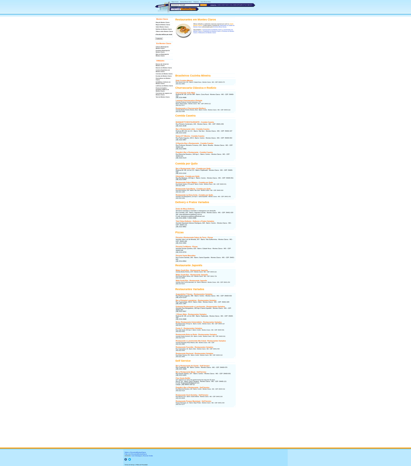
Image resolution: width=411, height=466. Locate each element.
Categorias (196, 1)
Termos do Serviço (129, 464)
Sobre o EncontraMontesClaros (135, 452)
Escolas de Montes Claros (164, 76)
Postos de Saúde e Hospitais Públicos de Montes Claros (162, 89)
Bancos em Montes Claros (164, 68)
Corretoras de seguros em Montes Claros (164, 94)
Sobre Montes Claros (206, 1)
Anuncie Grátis (148, 456)
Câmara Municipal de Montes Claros (162, 47)
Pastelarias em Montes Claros (212, 31)
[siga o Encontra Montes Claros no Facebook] (125, 460)
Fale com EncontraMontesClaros (136, 454)
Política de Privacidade (142, 464)
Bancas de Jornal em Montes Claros (162, 64)
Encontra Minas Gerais (219, 27)
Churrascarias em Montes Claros (212, 29)
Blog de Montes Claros (163, 22)
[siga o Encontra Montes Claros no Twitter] (129, 460)
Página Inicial (175, 1)
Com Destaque (137, 456)
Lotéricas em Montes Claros (164, 86)
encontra (183, 9)
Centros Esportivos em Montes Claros (163, 70)
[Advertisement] (205, 56)
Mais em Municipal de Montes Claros (162, 55)
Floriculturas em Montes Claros (163, 79)
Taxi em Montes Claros (163, 97)
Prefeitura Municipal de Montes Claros (163, 51)
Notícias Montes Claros (186, 1)
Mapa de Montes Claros (163, 24)
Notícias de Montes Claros (164, 29)
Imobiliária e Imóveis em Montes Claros (163, 82)
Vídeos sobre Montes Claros (164, 31)
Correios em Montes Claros (164, 74)
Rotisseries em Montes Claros (207, 32)
